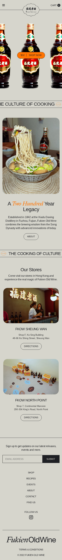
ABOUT (31, 236)
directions (31, 346)
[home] (31, 9)
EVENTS (31, 484)
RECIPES (31, 478)
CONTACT (31, 496)
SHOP (31, 472)
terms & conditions (31, 549)
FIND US (31, 502)
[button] (7, 5)
